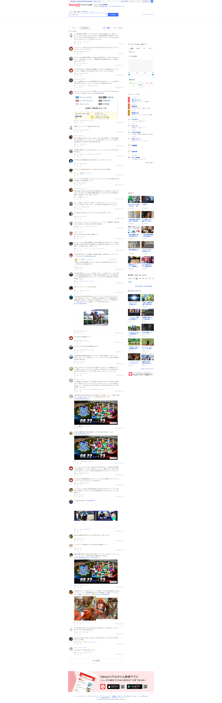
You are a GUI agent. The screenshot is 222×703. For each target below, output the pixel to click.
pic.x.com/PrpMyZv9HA (97, 93)
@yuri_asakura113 (92, 642)
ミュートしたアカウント (148, 14)
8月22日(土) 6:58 (120, 228)
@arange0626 (83, 163)
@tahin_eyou (81, 379)
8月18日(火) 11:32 (119, 342)
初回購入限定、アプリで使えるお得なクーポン (113, 6)
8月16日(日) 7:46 (120, 496)
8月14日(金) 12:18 (119, 540)
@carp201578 (83, 63)
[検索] (152, 1)
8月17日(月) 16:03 (119, 391)
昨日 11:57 (121, 53)
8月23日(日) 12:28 (119, 75)
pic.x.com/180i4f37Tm (89, 500)
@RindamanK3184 (89, 461)
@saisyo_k (81, 267)
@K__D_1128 (83, 373)
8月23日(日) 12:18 (119, 87)
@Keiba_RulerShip (82, 647)
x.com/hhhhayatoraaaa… (90, 256)
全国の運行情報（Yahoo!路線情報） (144, 286)
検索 (114, 14)
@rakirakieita (83, 183)
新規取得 (105, 4)
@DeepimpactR (87, 173)
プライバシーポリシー (93, 696)
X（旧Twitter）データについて (118, 697)
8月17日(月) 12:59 (119, 428)
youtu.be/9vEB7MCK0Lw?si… (82, 398)
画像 (75, 11)
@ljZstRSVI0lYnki (86, 207)
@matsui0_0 (82, 538)
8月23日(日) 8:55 (120, 122)
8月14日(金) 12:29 (119, 531)
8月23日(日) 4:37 (120, 156)
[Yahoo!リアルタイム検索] (80, 4)
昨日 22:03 (121, 43)
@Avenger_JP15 (82, 188)
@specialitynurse (83, 331)
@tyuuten (87, 51)
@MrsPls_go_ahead (96, 154)
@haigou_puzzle (94, 226)
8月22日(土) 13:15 (119, 208)
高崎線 (130, 282)
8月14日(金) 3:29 (120, 587)
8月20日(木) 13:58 (119, 250)
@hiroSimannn (85, 622)
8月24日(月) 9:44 (120, 65)
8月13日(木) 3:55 (120, 633)
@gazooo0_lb (82, 585)
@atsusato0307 (81, 79)
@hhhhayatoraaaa (88, 259)
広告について (121, 696)
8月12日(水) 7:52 (120, 654)
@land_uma (81, 135)
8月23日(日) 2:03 (120, 174)
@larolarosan (84, 197)
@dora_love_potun (84, 290)
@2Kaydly (82, 361)
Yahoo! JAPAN (124, 1)
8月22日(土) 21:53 (119, 184)
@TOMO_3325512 (88, 652)
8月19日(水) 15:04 (119, 283)
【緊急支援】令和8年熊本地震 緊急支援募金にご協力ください (85, 1)
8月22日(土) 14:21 (119, 198)
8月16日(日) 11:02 (119, 485)
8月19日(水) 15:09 (119, 269)
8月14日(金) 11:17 (119, 550)
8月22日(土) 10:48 (119, 218)
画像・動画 (84, 27)
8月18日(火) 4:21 (120, 363)
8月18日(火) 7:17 (120, 351)
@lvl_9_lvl (81, 494)
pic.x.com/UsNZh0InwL (80, 303)
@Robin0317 (81, 232)
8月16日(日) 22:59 (119, 475)
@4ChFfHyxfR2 (85, 632)
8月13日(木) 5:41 (120, 624)
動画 (78, 11)
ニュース (91, 11)
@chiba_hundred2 (89, 120)
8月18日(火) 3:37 (120, 375)
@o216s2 (80, 548)
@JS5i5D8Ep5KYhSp (93, 85)
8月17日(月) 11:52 (119, 463)
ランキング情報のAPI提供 (102, 697)
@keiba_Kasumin (86, 426)
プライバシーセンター (105, 696)
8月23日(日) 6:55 (120, 132)
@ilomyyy (82, 236)
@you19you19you (82, 216)
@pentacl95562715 (85, 130)
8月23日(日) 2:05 (120, 165)
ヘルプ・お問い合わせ (142, 696)
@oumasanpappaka (89, 281)
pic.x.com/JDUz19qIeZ (103, 594)
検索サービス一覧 (131, 696)
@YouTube (94, 557)
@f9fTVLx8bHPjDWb (85, 529)
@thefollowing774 (99, 389)
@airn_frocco (87, 41)
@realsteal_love (101, 248)
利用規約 (114, 696)
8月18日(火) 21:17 (119, 333)
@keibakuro (83, 144)
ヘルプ (131, 1)
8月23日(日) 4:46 (120, 146)
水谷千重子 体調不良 (147, 1)
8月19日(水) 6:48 (120, 292)
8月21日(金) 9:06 (120, 238)
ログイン (96, 6)
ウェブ (70, 11)
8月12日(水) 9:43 (120, 643)
